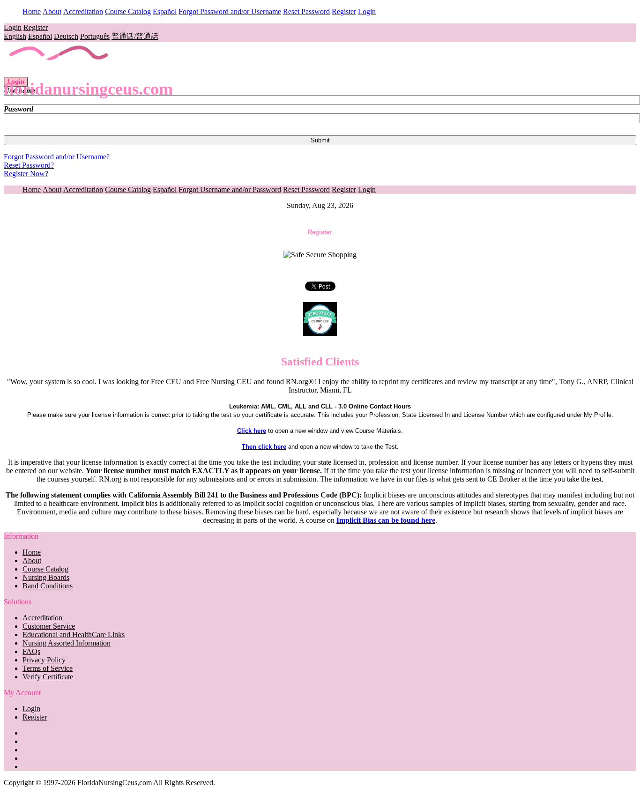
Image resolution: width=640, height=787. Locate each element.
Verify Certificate (47, 677)
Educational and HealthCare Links (73, 635)
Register (344, 11)
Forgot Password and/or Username (230, 11)
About (52, 11)
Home (31, 11)
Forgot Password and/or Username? (57, 157)
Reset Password (306, 11)
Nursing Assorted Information (66, 643)
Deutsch (66, 36)
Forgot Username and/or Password (230, 189)
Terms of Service (47, 668)
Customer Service (48, 626)
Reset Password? (29, 165)
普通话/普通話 (135, 36)
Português (95, 36)
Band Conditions (47, 586)
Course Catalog (128, 11)
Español (165, 11)
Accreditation (83, 11)
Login (367, 11)
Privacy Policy (44, 660)
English (15, 36)
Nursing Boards (45, 577)
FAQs (31, 651)
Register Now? (26, 174)
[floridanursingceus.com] (59, 72)
